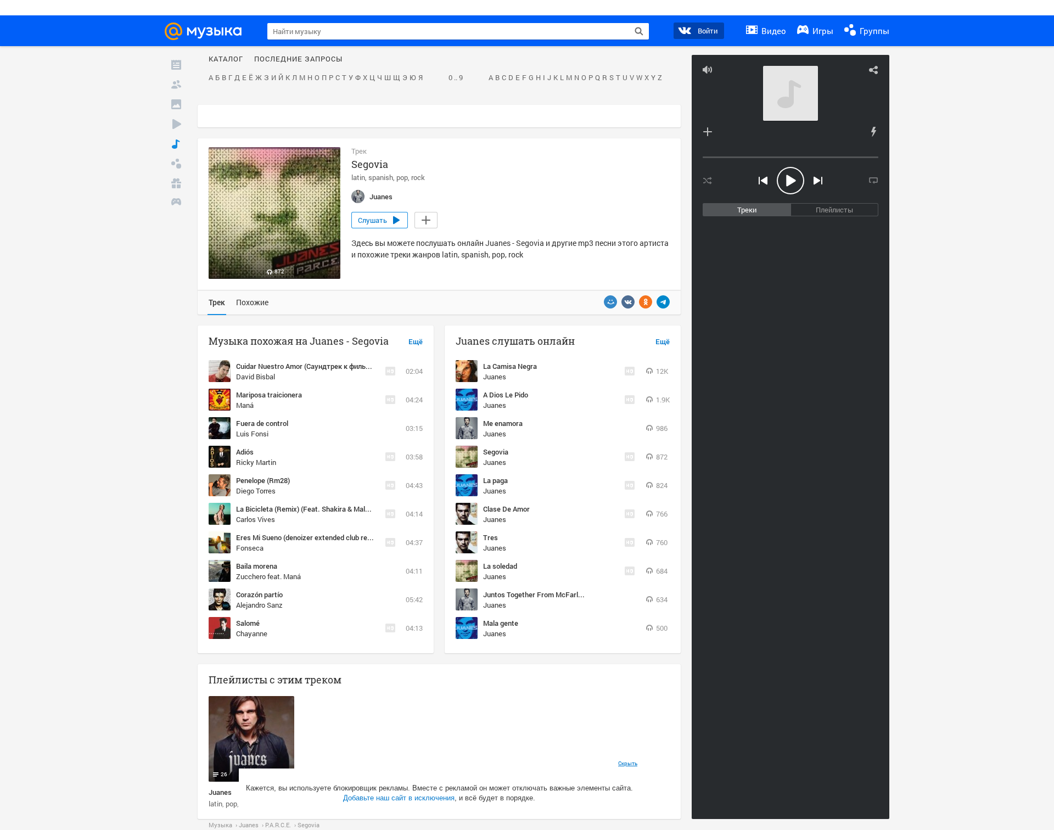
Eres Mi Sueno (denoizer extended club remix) (308, 537)
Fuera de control (262, 423)
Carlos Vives (255, 519)
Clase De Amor (506, 509)
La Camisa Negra (510, 366)
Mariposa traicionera (269, 395)
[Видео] (176, 124)
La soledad (500, 566)
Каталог (226, 59)
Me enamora (503, 423)
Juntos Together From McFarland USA (544, 594)
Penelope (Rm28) (263, 480)
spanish (380, 177)
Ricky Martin (256, 462)
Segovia (495, 452)
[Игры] (176, 203)
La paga (495, 480)
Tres (490, 537)
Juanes (494, 377)
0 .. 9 (455, 78)
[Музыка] (176, 144)
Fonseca (250, 548)
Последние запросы (298, 59)
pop (402, 177)
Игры (821, 30)
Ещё (415, 342)
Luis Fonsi (252, 434)
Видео (772, 30)
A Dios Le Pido (505, 395)
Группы (873, 30)
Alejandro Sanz (259, 605)
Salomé (248, 623)
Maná (245, 405)
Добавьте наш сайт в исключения (399, 798)
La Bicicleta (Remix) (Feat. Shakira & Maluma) (308, 509)
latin (358, 177)
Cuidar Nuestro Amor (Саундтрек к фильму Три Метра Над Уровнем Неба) (356, 366)
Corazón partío (259, 594)
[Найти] (639, 31)
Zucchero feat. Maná (268, 576)
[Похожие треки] (873, 132)
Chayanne (251, 633)
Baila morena (256, 566)
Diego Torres (256, 491)
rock (418, 177)
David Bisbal (255, 377)
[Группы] (176, 163)
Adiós (245, 452)
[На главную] (208, 31)
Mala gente (500, 623)
